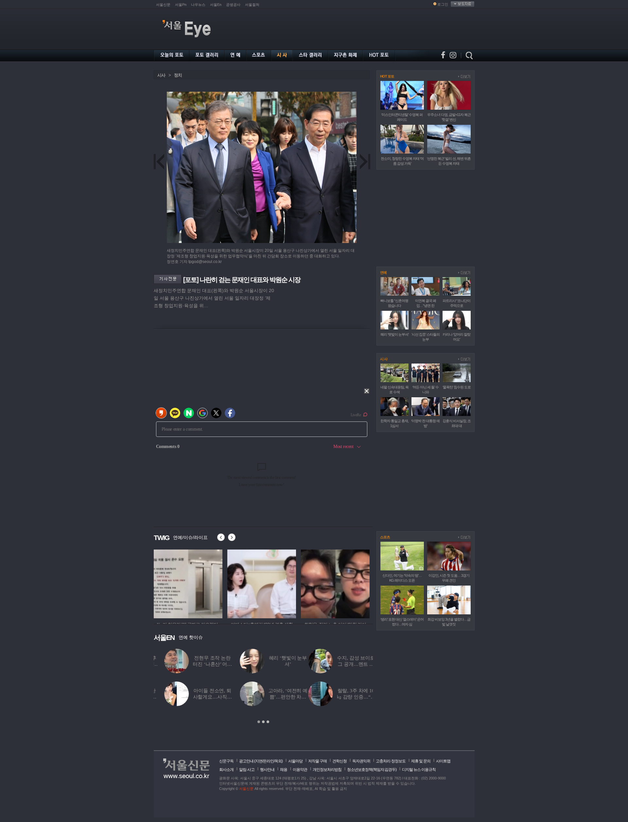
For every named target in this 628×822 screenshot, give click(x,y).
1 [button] (258, 721)
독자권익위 (361, 761)
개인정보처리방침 (327, 769)
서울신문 (163, 5)
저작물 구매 (317, 761)
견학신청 (339, 761)
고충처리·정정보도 (391, 761)
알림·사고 (246, 769)
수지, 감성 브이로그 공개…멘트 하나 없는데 (201, 664)
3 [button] (268, 721)
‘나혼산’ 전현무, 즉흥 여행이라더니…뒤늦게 (352, 697)
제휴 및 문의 (420, 761)
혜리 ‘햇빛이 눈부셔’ (394, 334)
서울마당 (295, 761)
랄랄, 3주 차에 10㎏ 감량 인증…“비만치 (201, 697)
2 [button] (263, 721)
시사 (161, 75)
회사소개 (226, 769)
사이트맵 (443, 761)
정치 (178, 75)
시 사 (383, 359)
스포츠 (385, 537)
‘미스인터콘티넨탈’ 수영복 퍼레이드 (353, 664)
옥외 (278, 761)
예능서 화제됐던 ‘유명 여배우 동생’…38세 (277, 664)
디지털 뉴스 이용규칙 (419, 769)
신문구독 (226, 761)
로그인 (442, 4)
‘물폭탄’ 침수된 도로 (457, 387)
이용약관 (300, 769)
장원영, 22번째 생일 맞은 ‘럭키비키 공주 (277, 697)
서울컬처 (252, 5)
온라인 (268, 761)
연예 (383, 272)
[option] (188, 583)
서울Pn (180, 5)
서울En (215, 5)
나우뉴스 (198, 5)
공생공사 (233, 5)
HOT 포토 (387, 76)
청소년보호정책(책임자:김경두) (371, 769)
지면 (258, 761)
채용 (283, 769)
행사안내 (267, 769)
